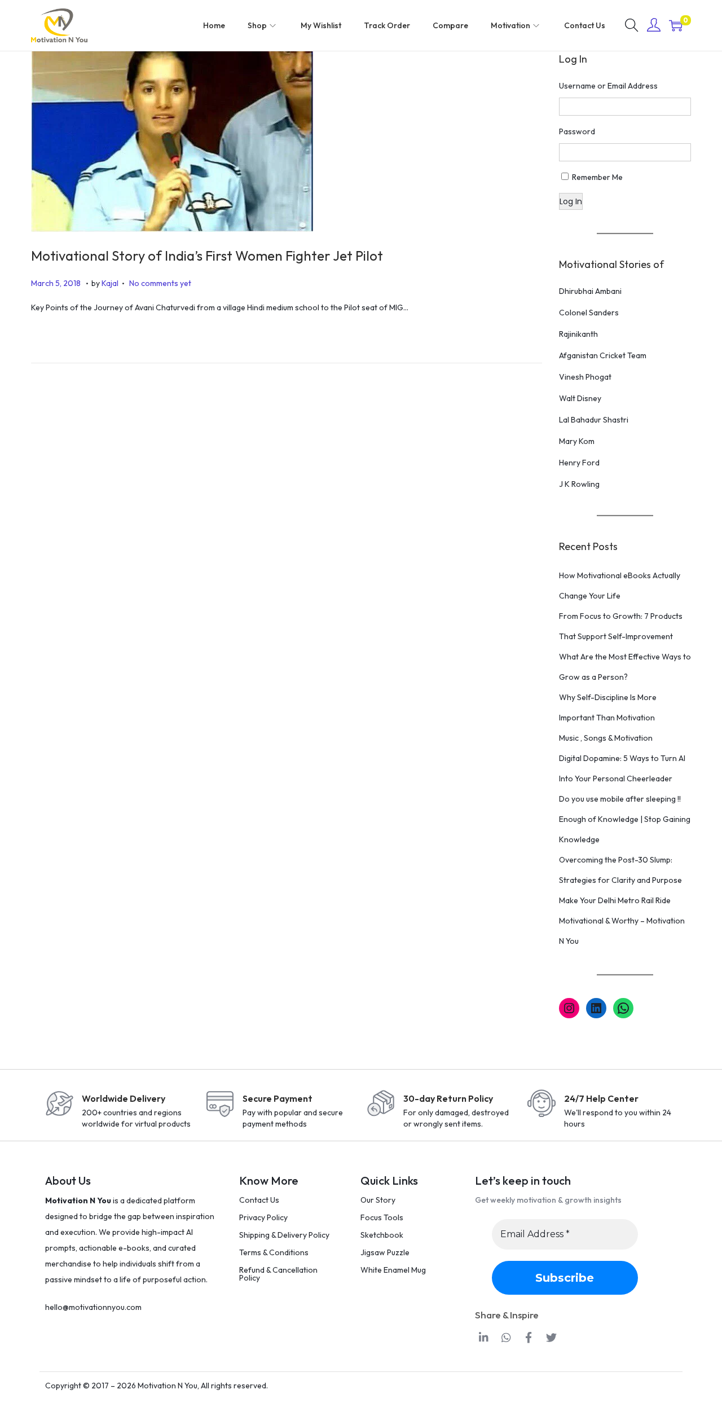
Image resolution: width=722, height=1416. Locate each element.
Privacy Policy (263, 1217)
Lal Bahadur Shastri (593, 420)
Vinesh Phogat (585, 377)
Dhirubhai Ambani (590, 291)
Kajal (110, 283)
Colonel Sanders (589, 312)
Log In (571, 201)
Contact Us (259, 1200)
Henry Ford (579, 463)
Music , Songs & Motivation (606, 738)
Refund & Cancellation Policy (278, 1274)
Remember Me (597, 177)
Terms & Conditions (274, 1252)
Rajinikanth (578, 334)
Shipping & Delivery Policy (284, 1235)
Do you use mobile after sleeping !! (620, 799)
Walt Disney (580, 398)
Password (577, 131)
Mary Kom (577, 441)
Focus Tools (381, 1217)
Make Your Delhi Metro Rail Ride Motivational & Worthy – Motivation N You (622, 920)
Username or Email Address (608, 86)
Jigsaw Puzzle (385, 1252)
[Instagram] (569, 1008)
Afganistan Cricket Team (602, 355)
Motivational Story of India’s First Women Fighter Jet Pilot (207, 255)
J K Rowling (579, 484)
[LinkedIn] (596, 1008)
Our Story (377, 1200)
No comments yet (160, 283)
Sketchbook (381, 1235)
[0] (676, 25)
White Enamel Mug (393, 1270)
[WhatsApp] (623, 1008)
